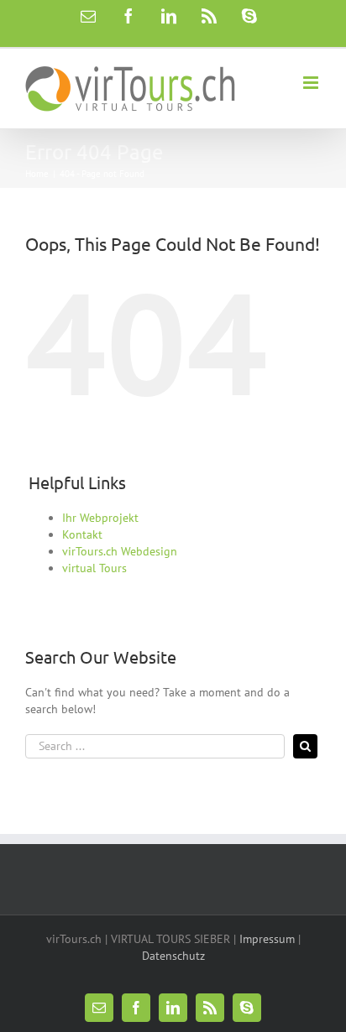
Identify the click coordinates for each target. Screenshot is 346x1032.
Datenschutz (173, 955)
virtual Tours (94, 568)
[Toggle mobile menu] (312, 82)
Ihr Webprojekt (100, 517)
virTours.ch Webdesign (119, 551)
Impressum (267, 938)
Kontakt (82, 534)
